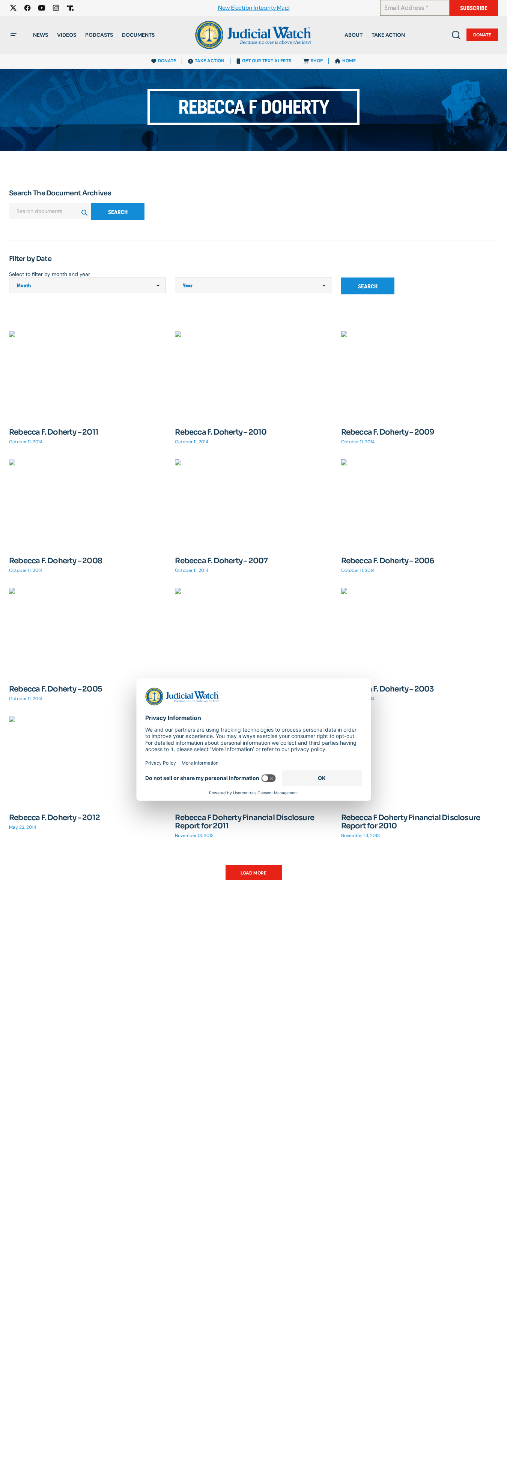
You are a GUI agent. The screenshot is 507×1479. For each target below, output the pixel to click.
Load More (253, 873)
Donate (482, 35)
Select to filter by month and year (49, 274)
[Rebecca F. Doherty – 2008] (87, 503)
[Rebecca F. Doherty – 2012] (87, 760)
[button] (13, 34)
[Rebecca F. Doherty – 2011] (87, 375)
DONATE (167, 61)
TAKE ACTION (209, 61)
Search (118, 212)
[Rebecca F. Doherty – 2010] (253, 375)
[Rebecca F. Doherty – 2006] (419, 503)
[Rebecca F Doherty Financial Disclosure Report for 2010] (419, 760)
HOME (349, 61)
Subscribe (473, 8)
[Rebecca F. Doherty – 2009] (419, 375)
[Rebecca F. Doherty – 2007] (253, 503)
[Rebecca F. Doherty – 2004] (253, 632)
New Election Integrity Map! (254, 8)
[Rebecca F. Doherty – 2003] (419, 632)
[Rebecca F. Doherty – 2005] (87, 632)
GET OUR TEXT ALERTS (266, 61)
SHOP (317, 61)
